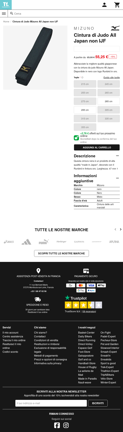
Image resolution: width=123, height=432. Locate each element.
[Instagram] (66, 425)
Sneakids (106, 359)
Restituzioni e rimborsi (46, 344)
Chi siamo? (40, 332)
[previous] (115, 230)
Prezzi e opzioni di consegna (50, 359)
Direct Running (86, 340)
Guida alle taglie (111, 77)
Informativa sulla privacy (48, 363)
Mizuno (84, 28)
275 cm (85, 101)
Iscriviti (98, 403)
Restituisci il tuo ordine (37, 312)
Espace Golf (85, 348)
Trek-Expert (107, 367)
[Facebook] (57, 425)
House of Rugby (87, 367)
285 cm (108, 101)
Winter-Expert (108, 382)
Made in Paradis (87, 378)
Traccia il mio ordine (14, 340)
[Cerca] (12, 13)
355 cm (85, 127)
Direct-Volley (85, 344)
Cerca (17, 13)
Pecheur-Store (109, 340)
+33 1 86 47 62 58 (38, 291)
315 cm (85, 118)
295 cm (85, 109)
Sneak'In (106, 355)
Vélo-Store (107, 378)
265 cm (108, 92)
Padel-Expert (108, 336)
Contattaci (38, 281)
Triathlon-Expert (110, 371)
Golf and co (84, 359)
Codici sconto (10, 351)
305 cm (108, 109)
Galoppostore (86, 355)
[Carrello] (117, 5)
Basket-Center (86, 332)
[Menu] (4, 13)
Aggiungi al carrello (97, 147)
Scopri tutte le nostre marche (61, 253)
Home (6, 21)
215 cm (85, 84)
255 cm (85, 92)
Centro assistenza (13, 336)
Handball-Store (86, 363)
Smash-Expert (109, 351)
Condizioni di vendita (46, 340)
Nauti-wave (84, 382)
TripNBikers (107, 375)
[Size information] (82, 77)
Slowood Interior (110, 348)
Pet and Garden (110, 344)
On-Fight (106, 332)
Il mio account (10, 332)
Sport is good (108, 363)
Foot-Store (84, 351)
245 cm (108, 84)
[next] (120, 230)
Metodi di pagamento (46, 355)
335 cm (108, 118)
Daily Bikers (85, 336)
